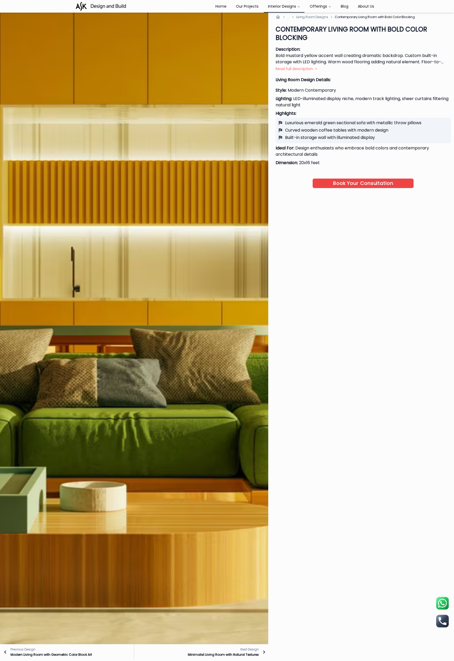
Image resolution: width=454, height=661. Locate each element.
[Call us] (442, 621)
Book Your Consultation (363, 183)
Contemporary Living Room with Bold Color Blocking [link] (375, 17)
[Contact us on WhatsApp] (442, 603)
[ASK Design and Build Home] (101, 6)
